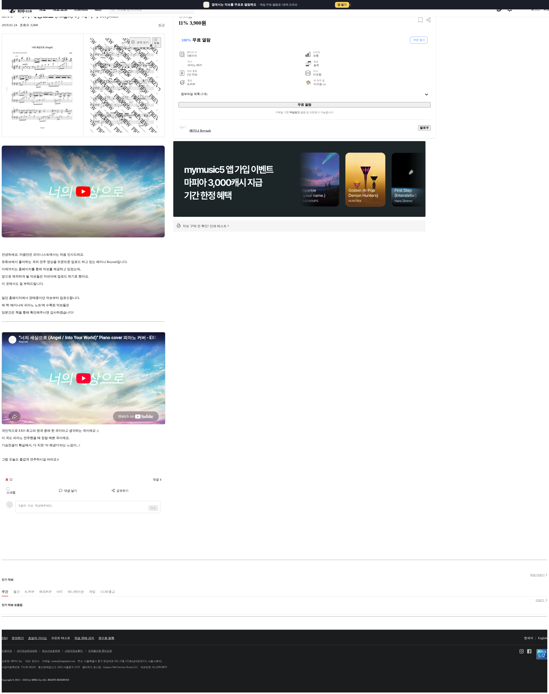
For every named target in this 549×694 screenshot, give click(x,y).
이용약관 (7, 650)
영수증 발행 (106, 638)
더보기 (540, 600)
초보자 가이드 (37, 638)
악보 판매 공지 (84, 638)
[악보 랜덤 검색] (110, 17)
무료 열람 (304, 104)
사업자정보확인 (74, 650)
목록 (156, 43)
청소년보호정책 (51, 650)
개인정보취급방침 (27, 650)
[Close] (350, 5)
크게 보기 (142, 42)
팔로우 (424, 127)
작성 (153, 508)
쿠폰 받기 (419, 40)
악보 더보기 (537, 574)
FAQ (5, 638)
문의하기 (18, 638)
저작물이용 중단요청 (100, 650)
